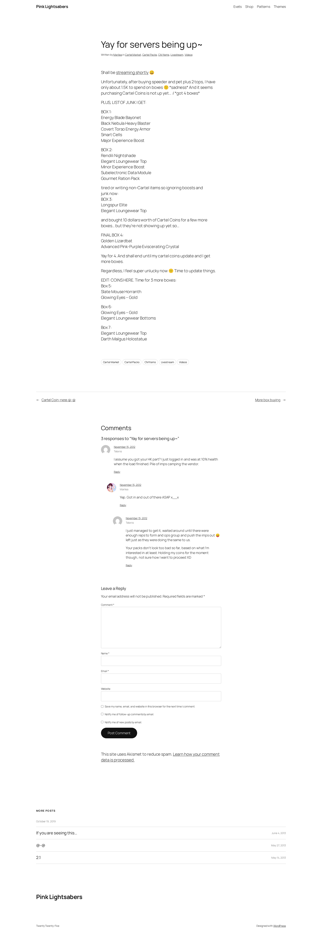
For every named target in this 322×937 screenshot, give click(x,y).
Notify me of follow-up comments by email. (129, 714)
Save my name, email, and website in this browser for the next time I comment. (150, 706)
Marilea (117, 54)
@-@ (40, 845)
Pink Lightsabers (52, 6)
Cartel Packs (149, 54)
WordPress (279, 926)
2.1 (38, 857)
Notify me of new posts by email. (123, 722)
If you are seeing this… (56, 833)
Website (105, 688)
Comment (107, 604)
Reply (117, 472)
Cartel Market (133, 54)
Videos (188, 54)
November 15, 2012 (124, 447)
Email (105, 671)
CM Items (163, 54)
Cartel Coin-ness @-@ (58, 400)
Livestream (177, 54)
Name (105, 653)
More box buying (268, 400)
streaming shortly (132, 72)
